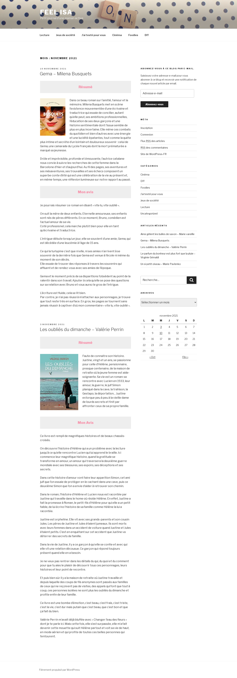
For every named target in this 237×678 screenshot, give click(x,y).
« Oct (152, 357)
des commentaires (154, 147)
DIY (147, 35)
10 (161, 333)
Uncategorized (149, 213)
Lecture (44, 35)
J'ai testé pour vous (152, 194)
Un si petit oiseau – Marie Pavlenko (161, 263)
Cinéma (117, 35)
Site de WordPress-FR (154, 154)
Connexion (147, 134)
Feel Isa (56, 12)
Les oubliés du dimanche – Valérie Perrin (82, 329)
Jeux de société (65, 35)
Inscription (147, 127)
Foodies (133, 35)
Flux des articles (153, 140)
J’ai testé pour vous (94, 35)
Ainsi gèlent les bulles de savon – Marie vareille (167, 234)
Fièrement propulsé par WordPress (59, 669)
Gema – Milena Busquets (66, 73)
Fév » (185, 357)
